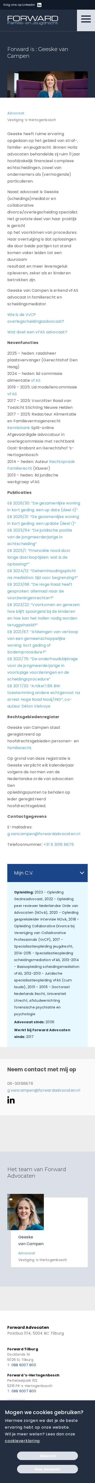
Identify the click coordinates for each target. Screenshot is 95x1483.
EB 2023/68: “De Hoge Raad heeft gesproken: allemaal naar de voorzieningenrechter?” (39, 591)
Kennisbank (18, 428)
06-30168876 (20, 1083)
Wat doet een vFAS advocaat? (37, 332)
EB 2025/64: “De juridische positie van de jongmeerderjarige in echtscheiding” (39, 537)
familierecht (19, 748)
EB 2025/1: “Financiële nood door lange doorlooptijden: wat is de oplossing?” (38, 557)
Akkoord (48, 1456)
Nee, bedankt (47, 1469)
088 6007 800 (23, 1365)
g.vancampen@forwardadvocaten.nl (43, 834)
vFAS (35, 380)
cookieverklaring (22, 1441)
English (59, 5)
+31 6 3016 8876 (59, 844)
